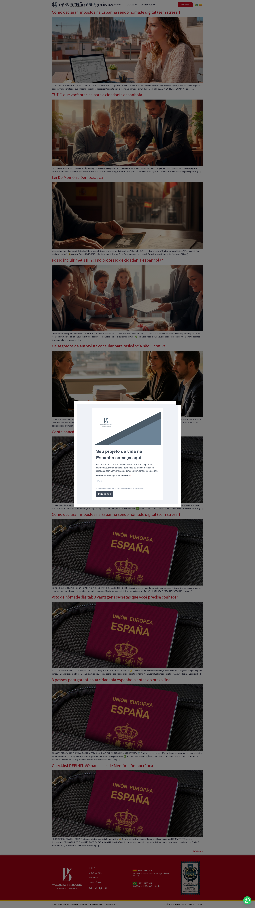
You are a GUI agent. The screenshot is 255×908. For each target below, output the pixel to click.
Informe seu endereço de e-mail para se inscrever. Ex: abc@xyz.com (120, 488)
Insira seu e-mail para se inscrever (113, 476)
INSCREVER (104, 494)
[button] (247, 900)
